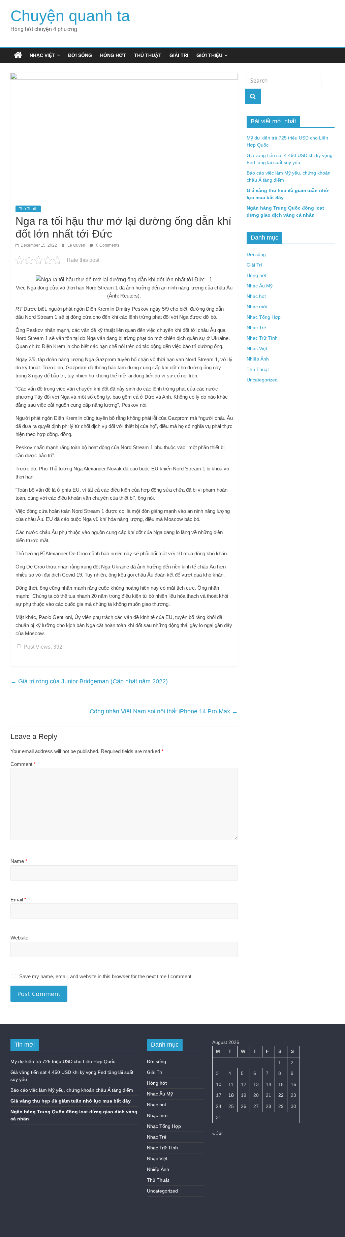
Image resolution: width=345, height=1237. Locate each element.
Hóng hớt (113, 55)
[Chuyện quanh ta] (18, 55)
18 (231, 1095)
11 (230, 1084)
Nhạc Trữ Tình (262, 338)
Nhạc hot (256, 296)
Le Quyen (76, 245)
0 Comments (107, 245)
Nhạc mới (257, 306)
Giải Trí (178, 55)
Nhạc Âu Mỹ (260, 285)
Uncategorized (262, 379)
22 (281, 1095)
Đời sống (80, 55)
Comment (23, 764)
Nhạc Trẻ (256, 327)
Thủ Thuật (147, 55)
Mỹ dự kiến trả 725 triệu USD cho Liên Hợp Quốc (62, 1061)
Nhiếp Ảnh (258, 359)
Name (18, 861)
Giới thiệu (209, 55)
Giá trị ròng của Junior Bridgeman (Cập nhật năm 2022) (89, 681)
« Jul (217, 1133)
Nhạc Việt (42, 55)
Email (18, 899)
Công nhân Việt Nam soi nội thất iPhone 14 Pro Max (164, 711)
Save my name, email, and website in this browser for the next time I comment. (106, 976)
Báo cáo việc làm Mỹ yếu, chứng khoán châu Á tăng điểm (71, 1090)
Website (19, 937)
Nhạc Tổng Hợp (264, 317)
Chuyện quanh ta (70, 16)
